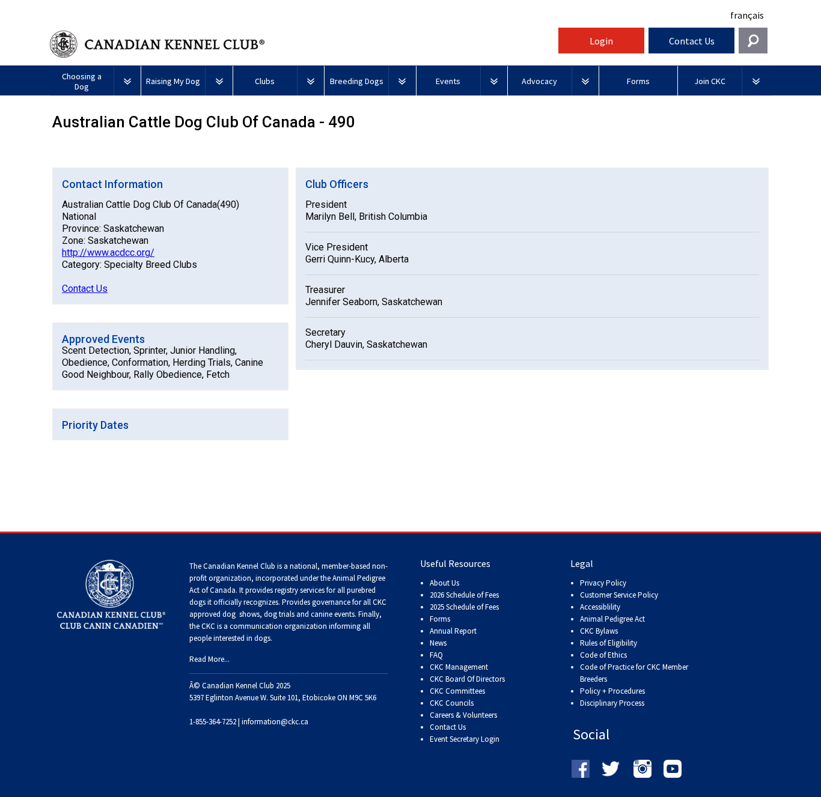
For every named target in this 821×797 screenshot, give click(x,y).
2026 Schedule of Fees (464, 595)
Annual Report (453, 631)
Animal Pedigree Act (612, 619)
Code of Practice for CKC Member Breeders (634, 673)
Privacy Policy (603, 583)
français (747, 15)
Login (601, 41)
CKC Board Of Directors (467, 679)
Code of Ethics (603, 655)
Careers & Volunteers (463, 715)
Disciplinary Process (612, 703)
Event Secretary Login (464, 739)
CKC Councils (452, 703)
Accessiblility (600, 607)
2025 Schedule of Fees (464, 607)
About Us (444, 583)
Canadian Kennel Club (302, 44)
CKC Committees (457, 691)
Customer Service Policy (619, 595)
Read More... (209, 659)
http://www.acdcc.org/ (108, 252)
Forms (440, 619)
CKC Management (459, 667)
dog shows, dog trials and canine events (288, 614)
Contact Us (692, 41)
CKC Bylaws (599, 631)
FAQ (436, 655)
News (438, 643)
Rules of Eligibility (608, 643)
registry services (299, 590)
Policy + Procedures (612, 691)
